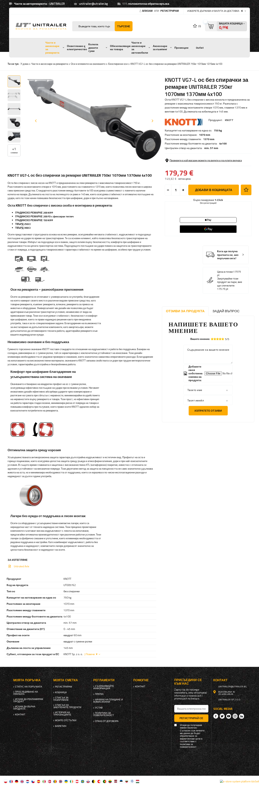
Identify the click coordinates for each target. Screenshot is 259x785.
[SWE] (82, 781)
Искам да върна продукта (24, 707)
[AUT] (77, 781)
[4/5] (220, 339)
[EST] (121, 781)
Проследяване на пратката (25, 693)
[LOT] (115, 781)
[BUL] (126, 781)
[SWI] (99, 781)
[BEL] (93, 781)
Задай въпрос (226, 311)
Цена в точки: (225, 271)
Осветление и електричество (77, 47)
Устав (99, 708)
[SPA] (38, 781)
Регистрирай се (191, 718)
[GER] (16, 781)
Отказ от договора (107, 721)
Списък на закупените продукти (67, 706)
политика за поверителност (103, 714)
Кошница (61, 692)
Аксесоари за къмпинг (160, 47)
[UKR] (66, 781)
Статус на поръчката (28, 687)
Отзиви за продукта (185, 311)
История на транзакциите (62, 713)
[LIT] (110, 781)
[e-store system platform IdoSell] (239, 781)
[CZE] (33, 781)
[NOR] (60, 781)
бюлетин (60, 726)
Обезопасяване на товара (120, 47)
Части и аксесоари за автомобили (139, 48)
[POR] (104, 781)
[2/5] (214, 339)
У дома (24, 64)
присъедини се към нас (188, 681)
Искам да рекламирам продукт (28, 700)
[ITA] (44, 781)
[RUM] (55, 781)
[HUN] (137, 781)
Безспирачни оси (118, 64)
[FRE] (11, 781)
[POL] (5, 781)
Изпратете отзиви (208, 411)
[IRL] (71, 781)
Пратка (99, 694)
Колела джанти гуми (93, 47)
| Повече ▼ (91, 654)
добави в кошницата (213, 190)
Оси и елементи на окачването (88, 64)
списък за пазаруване (61, 699)
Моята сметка (65, 680)
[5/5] (222, 339)
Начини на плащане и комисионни (108, 700)
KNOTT (229, 120)
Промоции (181, 48)
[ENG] (22, 781)
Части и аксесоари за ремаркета (52, 48)
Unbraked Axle (21, 566)
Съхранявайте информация (103, 687)
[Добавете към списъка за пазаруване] (246, 190)
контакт (20, 714)
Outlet (200, 48)
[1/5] (212, 339)
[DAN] (49, 781)
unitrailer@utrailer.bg (93, 4)
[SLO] (88, 781)
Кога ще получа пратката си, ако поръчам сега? (228, 255)
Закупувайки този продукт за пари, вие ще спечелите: (229, 282)
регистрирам (169, 11)
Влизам (147, 11)
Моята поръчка (27, 680)
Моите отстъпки (65, 720)
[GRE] (132, 781)
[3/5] (217, 339)
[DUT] (27, 781)
